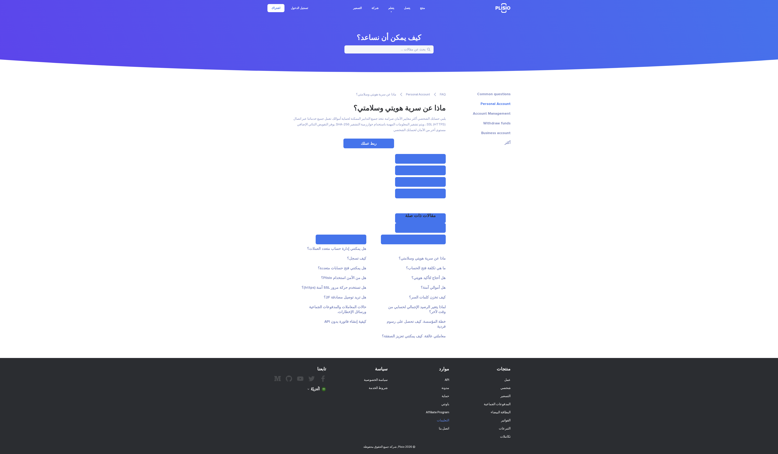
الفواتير (506, 420)
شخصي (505, 388)
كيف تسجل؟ (356, 258)
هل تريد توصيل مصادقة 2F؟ (345, 297)
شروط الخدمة (378, 388)
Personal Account (496, 103)
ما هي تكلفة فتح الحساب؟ (426, 268)
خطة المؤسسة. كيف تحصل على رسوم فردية (416, 324)
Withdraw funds (497, 123)
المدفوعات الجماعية (497, 404)
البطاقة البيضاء (501, 412)
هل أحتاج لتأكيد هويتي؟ (428, 278)
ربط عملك (369, 143)
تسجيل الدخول (299, 8)
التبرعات (505, 428)
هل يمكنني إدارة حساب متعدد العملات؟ (336, 248)
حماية (445, 396)
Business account (496, 133)
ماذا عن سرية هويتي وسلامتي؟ (422, 258)
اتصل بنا (444, 428)
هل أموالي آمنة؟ (433, 287)
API (447, 380)
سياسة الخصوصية (376, 380)
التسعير (357, 8)
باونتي (445, 404)
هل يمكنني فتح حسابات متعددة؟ (342, 268)
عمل (507, 380)
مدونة (445, 388)
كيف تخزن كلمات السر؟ (427, 297)
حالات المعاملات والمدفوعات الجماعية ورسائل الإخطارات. (337, 309)
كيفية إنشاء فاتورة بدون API (345, 321)
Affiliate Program (437, 412)
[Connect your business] (420, 159)
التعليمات (443, 420)
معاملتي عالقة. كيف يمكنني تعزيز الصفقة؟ (414, 336)
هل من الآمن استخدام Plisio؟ (343, 278)
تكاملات (505, 436)
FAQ (443, 94)
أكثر (508, 142)
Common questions (494, 94)
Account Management (492, 113)
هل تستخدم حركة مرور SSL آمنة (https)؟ (334, 287)
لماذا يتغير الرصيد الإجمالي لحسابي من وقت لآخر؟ (417, 309)
